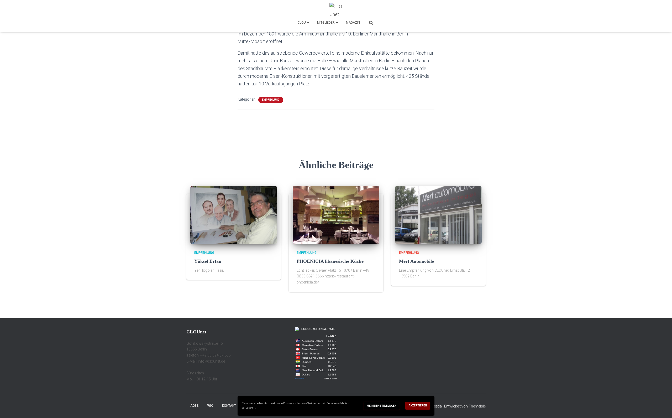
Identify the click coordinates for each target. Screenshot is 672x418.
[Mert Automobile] (438, 215)
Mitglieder (326, 22)
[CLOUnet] (336, 9)
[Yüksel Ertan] (233, 215)
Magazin (353, 22)
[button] (308, 22)
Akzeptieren (418, 405)
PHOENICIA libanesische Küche (330, 261)
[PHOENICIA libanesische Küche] (336, 215)
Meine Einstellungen (381, 405)
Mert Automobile (416, 261)
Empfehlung (271, 99)
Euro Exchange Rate (318, 329)
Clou (302, 22)
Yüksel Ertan (207, 261)
